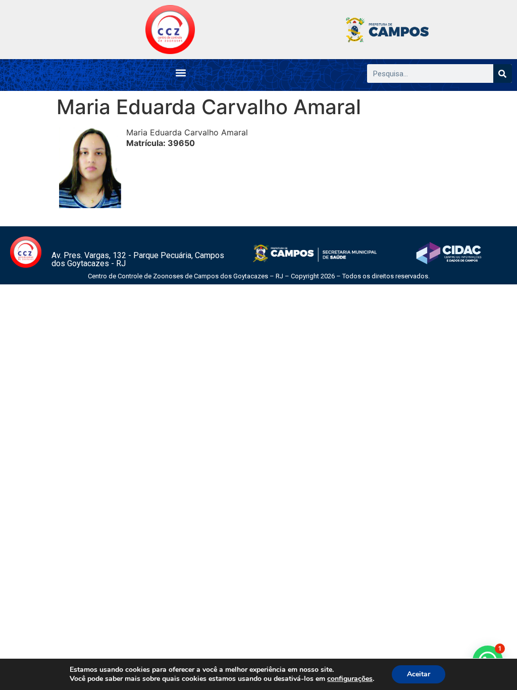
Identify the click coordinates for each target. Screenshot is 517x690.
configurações (350, 678)
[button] (181, 72)
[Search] (502, 73)
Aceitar (418, 674)
